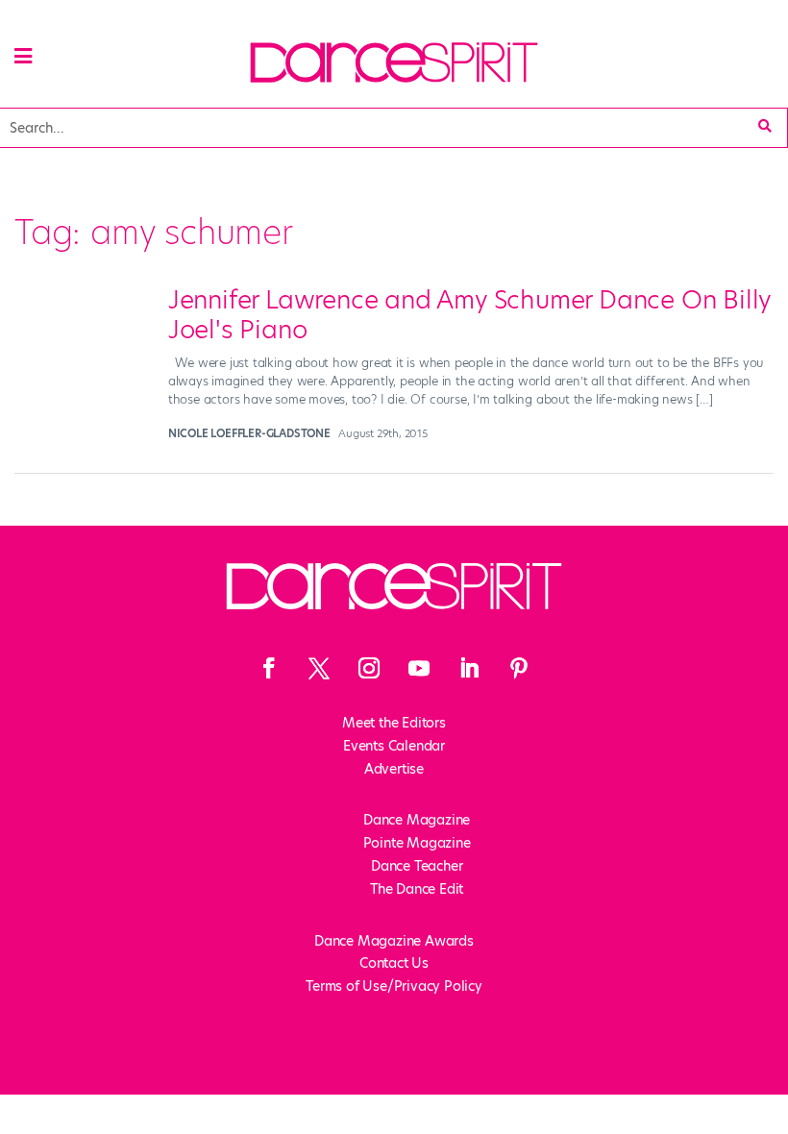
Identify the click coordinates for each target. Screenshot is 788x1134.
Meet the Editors (394, 722)
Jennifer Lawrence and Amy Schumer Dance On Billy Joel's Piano (469, 315)
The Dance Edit (416, 889)
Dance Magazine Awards (394, 940)
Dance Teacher (416, 865)
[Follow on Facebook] (269, 668)
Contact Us (394, 963)
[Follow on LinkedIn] (469, 668)
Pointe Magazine (417, 842)
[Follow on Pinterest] (519, 668)
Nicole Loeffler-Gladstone (249, 433)
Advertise (394, 768)
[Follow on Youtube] (419, 668)
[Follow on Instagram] (369, 668)
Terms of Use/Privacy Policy (394, 986)
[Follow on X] (319, 668)
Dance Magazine (416, 819)
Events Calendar (394, 745)
